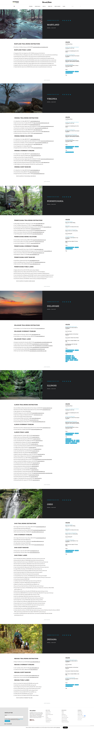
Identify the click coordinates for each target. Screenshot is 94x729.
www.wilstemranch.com (34, 677)
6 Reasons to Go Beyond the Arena (72, 226)
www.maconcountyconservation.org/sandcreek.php (42, 473)
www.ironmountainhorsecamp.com (47, 126)
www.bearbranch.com (46, 409)
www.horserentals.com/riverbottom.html (40, 47)
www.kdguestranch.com (34, 550)
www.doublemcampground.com (38, 413)
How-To (44, 6)
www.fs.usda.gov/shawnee (34, 475)
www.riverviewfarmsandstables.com (41, 128)
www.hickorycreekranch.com (40, 230)
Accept (65, 727)
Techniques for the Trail (69, 48)
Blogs (64, 6)
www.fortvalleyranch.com (35, 121)
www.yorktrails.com (34, 669)
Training (30, 6)
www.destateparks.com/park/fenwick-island (40, 347)
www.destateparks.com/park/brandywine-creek (43, 342)
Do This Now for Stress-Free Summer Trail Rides (72, 56)
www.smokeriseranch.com (39, 544)
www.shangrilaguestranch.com (38, 173)
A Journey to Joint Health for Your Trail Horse (71, 238)
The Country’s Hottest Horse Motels (72, 337)
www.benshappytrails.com (41, 526)
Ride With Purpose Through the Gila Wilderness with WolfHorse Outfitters (72, 61)
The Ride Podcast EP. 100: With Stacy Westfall (71, 344)
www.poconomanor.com (39, 241)
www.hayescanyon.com (38, 414)
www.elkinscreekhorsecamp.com (38, 532)
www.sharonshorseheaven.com (38, 232)
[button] (62, 20)
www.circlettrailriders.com (37, 225)
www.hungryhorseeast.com (35, 124)
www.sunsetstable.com (40, 328)
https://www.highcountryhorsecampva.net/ (41, 123)
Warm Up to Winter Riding (70, 222)
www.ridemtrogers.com (38, 129)
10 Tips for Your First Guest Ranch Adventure (71, 679)
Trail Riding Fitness (68, 119)
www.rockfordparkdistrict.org (39, 471)
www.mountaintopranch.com (35, 160)
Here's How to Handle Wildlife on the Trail (72, 341)
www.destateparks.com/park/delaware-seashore (44, 345)
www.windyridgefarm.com (34, 254)
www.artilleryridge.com (40, 223)
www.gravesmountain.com (36, 155)
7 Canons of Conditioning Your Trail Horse (72, 51)
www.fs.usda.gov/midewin (37, 456)
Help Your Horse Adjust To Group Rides (71, 242)
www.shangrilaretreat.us (37, 133)
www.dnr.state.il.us (35, 435)
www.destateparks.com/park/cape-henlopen (40, 344)
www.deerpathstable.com (36, 228)
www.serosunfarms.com (34, 420)
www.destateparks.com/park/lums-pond (37, 349)
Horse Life (50, 6)
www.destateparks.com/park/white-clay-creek (38, 351)
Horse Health (37, 6)
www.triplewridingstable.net (37, 234)
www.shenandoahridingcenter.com (39, 421)
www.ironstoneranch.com (35, 243)
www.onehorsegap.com (36, 418)
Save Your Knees (68, 331)
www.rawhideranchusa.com (34, 675)
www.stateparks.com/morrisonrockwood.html (43, 459)
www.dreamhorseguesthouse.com (39, 530)
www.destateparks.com (36, 334)
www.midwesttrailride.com (35, 661)
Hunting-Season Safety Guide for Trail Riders (71, 328)
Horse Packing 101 (68, 233)
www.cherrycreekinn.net (38, 249)
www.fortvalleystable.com (35, 170)
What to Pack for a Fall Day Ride (71, 230)
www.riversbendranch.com (34, 172)
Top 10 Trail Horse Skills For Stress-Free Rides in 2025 (72, 66)
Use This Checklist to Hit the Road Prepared (71, 334)
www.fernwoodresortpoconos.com (39, 240)
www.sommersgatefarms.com (36, 429)
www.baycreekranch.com (47, 408)
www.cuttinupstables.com (34, 668)
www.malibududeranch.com (35, 264)
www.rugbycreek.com (45, 131)
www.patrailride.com (47, 227)
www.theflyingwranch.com (34, 260)
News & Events (57, 6)
